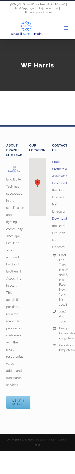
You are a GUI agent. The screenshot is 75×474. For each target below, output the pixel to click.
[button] (37, 183)
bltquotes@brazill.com (64, 350)
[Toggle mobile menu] (66, 28)
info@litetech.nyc (64, 338)
